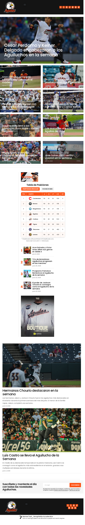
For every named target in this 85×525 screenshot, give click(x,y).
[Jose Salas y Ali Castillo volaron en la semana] (63, 152)
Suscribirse (75, 485)
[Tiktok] (69, 7)
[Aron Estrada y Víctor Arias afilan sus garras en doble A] (27, 250)
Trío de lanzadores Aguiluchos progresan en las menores (42, 261)
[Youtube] (78, 7)
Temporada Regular (30, 189)
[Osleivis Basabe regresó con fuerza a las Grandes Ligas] (20, 101)
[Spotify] (75, 7)
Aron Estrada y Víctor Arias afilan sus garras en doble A (42, 249)
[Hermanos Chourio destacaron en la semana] (41, 365)
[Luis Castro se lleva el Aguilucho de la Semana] (41, 430)
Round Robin (47, 189)
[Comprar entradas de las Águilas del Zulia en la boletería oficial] (29, 177)
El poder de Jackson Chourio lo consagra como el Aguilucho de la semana (43, 286)
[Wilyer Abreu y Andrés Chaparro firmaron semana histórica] (20, 152)
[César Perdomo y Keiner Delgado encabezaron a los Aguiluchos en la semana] (41, 40)
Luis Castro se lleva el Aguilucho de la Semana (30, 457)
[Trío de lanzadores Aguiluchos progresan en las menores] (27, 262)
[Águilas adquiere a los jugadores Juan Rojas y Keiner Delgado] (20, 125)
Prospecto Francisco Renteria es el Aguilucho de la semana (43, 273)
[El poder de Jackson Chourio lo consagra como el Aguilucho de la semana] (27, 285)
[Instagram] (60, 7)
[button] (25, 4)
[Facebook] (66, 7)
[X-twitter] (63, 7)
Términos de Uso (74, 490)
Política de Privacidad (61, 490)
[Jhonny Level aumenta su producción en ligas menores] (63, 76)
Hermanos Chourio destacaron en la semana (30, 392)
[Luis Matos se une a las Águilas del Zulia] (63, 125)
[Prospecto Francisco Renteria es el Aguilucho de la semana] (27, 273)
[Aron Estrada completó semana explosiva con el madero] (20, 76)
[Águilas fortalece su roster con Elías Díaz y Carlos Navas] (63, 101)
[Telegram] (72, 7)
